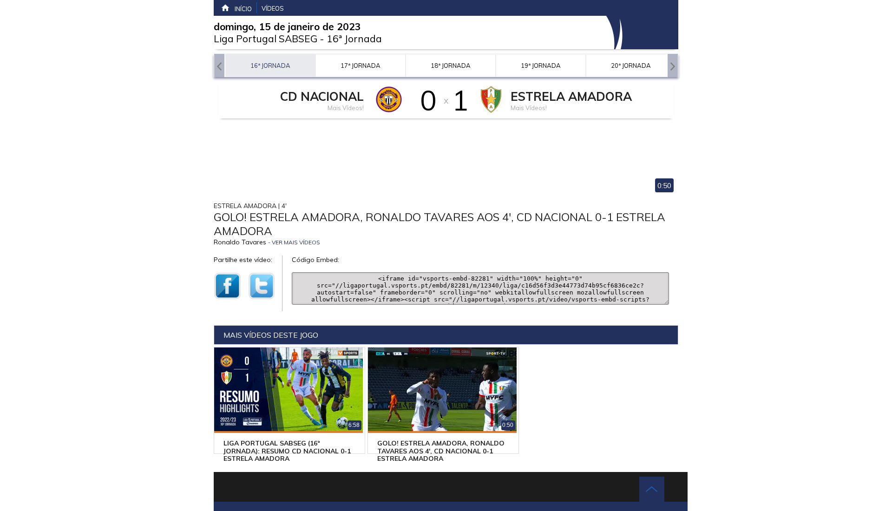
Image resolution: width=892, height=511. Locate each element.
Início (243, 9)
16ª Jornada (354, 39)
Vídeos (273, 8)
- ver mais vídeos (294, 242)
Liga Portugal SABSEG (265, 39)
